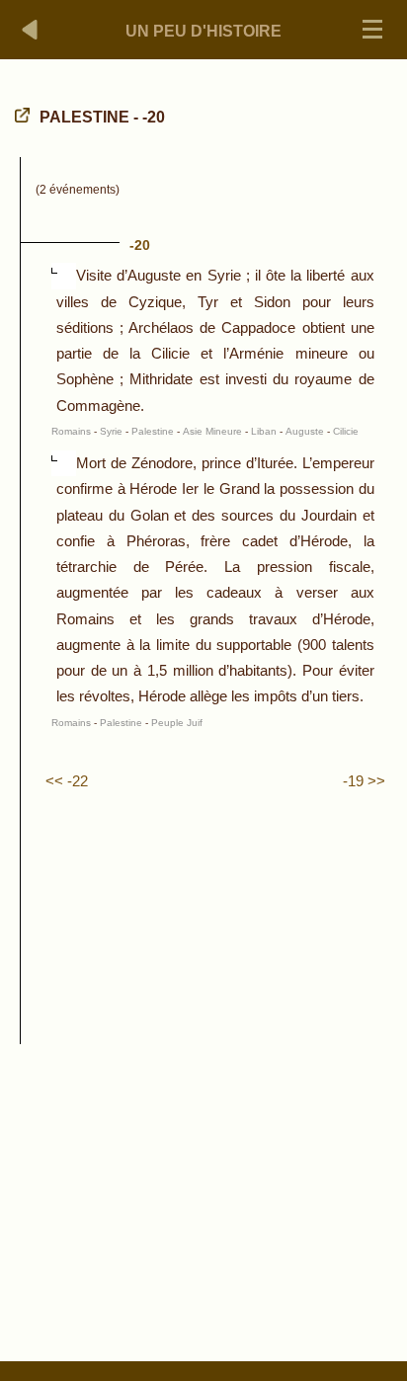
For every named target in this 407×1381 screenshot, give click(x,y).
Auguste (304, 431)
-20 (139, 245)
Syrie (111, 431)
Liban (264, 431)
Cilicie (346, 431)
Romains (71, 431)
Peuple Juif (177, 722)
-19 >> (364, 780)
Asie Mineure (212, 431)
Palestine (152, 431)
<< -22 (66, 780)
